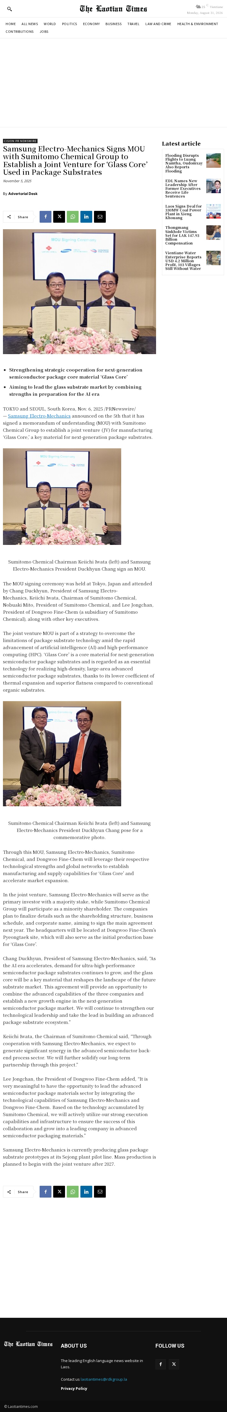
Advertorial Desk (23, 193)
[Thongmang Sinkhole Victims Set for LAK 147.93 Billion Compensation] (213, 232)
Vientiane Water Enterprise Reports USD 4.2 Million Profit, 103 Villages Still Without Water (183, 260)
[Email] (100, 217)
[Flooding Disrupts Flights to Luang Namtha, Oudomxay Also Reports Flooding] (213, 160)
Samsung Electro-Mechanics (39, 416)
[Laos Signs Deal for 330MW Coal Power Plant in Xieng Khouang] (213, 211)
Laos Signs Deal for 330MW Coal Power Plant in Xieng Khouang (183, 211)
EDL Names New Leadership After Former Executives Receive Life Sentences (183, 188)
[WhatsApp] (73, 217)
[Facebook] (45, 217)
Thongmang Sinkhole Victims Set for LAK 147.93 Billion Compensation (182, 235)
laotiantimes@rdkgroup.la (104, 1379)
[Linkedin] (86, 217)
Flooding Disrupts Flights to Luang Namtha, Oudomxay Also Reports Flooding (184, 163)
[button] (9, 9)
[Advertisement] (113, 82)
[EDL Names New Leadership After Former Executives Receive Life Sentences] (213, 186)
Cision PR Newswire (20, 141)
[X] (59, 217)
